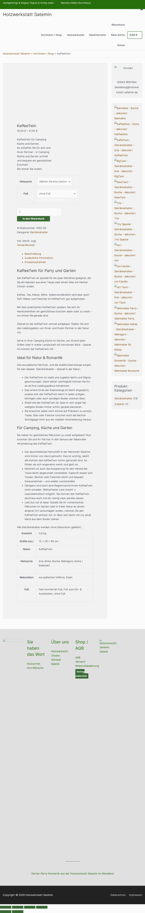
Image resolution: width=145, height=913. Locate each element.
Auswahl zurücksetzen (50, 199)
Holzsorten (33, 663)
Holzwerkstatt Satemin (27, 14)
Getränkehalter (39, 232)
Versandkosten (26, 245)
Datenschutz (118, 894)
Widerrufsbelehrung (87, 665)
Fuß (26, 193)
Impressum (135, 894)
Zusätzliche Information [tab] (39, 257)
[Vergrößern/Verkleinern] (5, 907)
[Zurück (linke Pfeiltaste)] (5, 911)
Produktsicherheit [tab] (35, 262)
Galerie (55, 663)
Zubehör (119, 404)
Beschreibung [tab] (33, 253)
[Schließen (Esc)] (41, 907)
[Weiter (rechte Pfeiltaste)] (17, 911)
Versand (80, 661)
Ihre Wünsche (35, 667)
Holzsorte (26, 181)
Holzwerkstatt (59, 651)
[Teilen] (29, 907)
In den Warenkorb (33, 218)
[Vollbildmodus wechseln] (17, 907)
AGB (77, 657)
